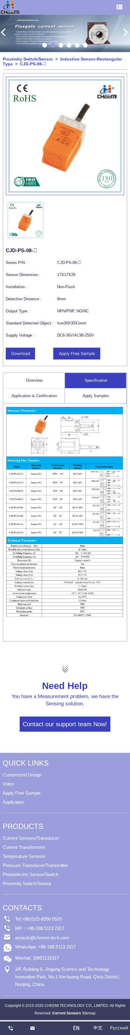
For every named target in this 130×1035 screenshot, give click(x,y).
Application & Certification (34, 396)
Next (125, 32)
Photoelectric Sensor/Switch (30, 874)
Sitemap (89, 1013)
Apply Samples (96, 396)
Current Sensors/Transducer (31, 838)
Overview (34, 380)
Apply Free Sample (22, 793)
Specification (96, 380)
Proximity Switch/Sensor (28, 59)
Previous (4, 32)
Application (13, 802)
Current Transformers (24, 847)
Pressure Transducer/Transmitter (35, 865)
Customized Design (22, 774)
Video (8, 783)
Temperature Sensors (24, 856)
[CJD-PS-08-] (20, 358)
